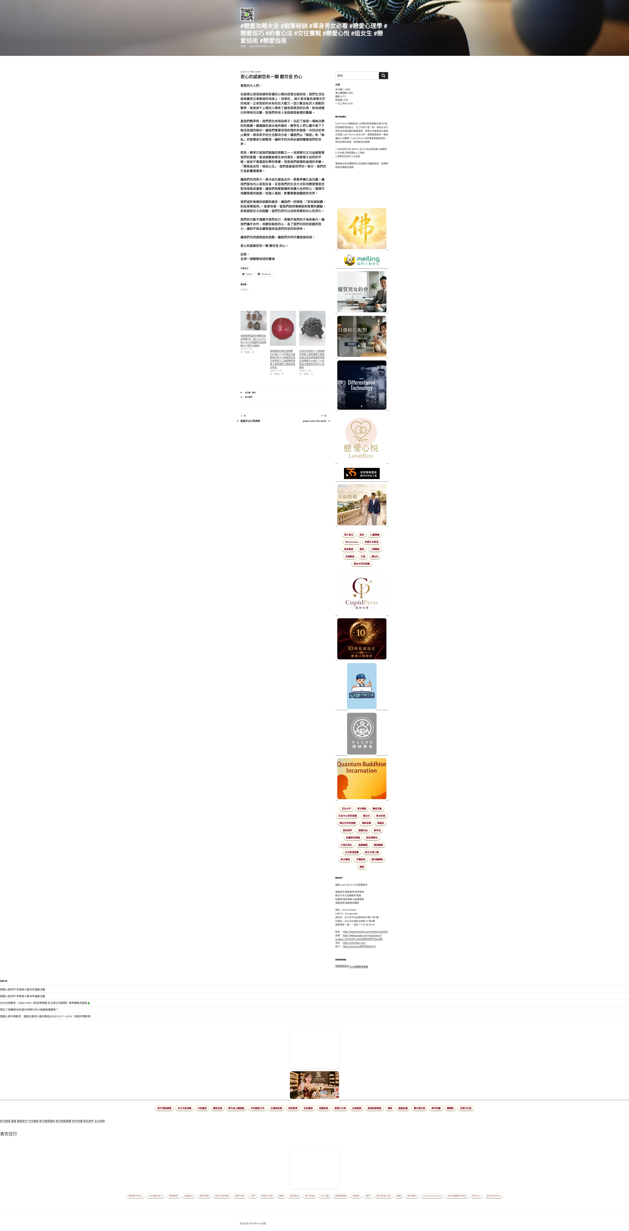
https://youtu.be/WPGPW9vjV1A (359, 946)
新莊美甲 (347, 830)
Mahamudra (351, 542)
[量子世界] (362, 779)
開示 (254, 392)
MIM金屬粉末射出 (457, 1195)
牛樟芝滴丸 (346, 845)
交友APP (346, 808)
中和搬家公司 (257, 1108)
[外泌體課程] (314, 1085)
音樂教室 (173, 1195)
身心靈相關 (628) (344, 92)
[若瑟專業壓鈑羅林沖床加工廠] (362, 474)
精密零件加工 (135, 1195)
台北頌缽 (99, 1121)
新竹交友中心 (494, 1195)
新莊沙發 (239, 1195)
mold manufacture (432, 1195)
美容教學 (292, 1108)
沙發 (252, 1195)
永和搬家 (308, 1108)
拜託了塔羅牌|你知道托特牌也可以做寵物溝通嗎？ (29, 1009)
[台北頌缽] (362, 734)
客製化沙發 (340, 1108)
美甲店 (377, 830)
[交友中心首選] (362, 595)
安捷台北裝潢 (371, 542)
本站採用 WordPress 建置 (252, 1223)
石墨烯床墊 (276, 1108)
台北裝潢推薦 (352, 852)
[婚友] (362, 438)
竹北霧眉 (33, 1121)
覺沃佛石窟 (419, 1108)
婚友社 (375, 556)
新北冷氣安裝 (222, 1195)
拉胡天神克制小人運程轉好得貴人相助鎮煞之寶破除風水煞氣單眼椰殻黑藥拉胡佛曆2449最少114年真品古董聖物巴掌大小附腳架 (311, 359)
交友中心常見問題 (347, 815)
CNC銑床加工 (156, 1195)
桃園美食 (323, 1108)
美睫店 (380, 823)
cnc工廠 (325, 1195)
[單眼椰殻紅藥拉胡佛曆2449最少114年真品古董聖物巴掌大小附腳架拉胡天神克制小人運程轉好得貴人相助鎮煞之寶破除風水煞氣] (283, 328)
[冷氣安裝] (362, 686)
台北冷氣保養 (184, 1108)
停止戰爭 (248, 397)
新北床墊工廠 (383, 1195)
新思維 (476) (341, 99)
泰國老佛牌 (340, 1195)
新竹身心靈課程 (236, 1108)
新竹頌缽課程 (164, 1108)
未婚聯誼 (349, 556)
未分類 (247, 392)
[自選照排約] (362, 337)
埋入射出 (348, 534)
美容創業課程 (374, 1108)
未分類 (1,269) (342, 89)
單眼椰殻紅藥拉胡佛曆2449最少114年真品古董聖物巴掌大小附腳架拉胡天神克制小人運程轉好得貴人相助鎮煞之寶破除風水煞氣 (282, 359)
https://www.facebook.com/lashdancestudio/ (365, 931)
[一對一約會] (362, 292)
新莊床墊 (204, 1195)
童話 (362, 549)
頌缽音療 (366, 823)
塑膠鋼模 (363, 845)
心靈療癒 (375, 534)
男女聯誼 (361, 808)
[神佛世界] (362, 229)
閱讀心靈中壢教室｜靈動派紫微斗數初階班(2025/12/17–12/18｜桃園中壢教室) (45, 1016)
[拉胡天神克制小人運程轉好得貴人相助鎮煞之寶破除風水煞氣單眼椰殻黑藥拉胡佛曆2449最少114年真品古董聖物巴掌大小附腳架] (312, 328)
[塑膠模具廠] (362, 385)
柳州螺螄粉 (377, 859)
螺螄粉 (450, 1108)
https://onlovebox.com (354, 942)
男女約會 (380, 815)
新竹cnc (476, 1195)
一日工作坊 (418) (344, 103)
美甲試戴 (436, 1108)
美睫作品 (363, 830)
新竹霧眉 (5, 1121)
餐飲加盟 (217, 1108)
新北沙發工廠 (372, 852)
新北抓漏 (309, 1195)
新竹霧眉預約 (47, 1121)
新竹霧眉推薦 (63, 1121)
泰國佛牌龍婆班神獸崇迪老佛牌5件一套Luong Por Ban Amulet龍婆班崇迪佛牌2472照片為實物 (253, 340)
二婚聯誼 (375, 549)
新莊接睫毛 (372, 837)
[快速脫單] (362, 505)
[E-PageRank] (342, 966)
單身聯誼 (348, 549)
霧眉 (13, 1121)
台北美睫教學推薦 (359, 966)
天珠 (363, 556)
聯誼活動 (377, 808)
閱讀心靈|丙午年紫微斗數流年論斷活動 (22, 989)
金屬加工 (188, 1195)
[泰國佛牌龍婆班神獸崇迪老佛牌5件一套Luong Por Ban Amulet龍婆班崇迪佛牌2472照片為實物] (253, 320)
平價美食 (360, 859)
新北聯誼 (345, 859)
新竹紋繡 (77, 1121)
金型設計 (294, 1195)
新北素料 (412, 1195)
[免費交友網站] (362, 639)
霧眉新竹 (22, 1121)
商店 (362, 534)
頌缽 (390, 1108)
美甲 (368, 1195)
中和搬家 (202, 1108)
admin (258, 72)
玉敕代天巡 (465, 1108)
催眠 (362, 866)
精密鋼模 (378, 845)
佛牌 (281, 1195)
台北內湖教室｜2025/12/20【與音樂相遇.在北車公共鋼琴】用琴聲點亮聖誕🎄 (45, 1003)
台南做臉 (356, 1108)
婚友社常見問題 (362, 563)
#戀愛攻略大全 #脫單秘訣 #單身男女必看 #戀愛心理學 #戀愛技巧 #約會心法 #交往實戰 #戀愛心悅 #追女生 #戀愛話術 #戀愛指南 (313, 33)
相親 (399, 1195)
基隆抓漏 (403, 1108)
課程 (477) (340, 96)
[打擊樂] (362, 260)
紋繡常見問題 (353, 837)
